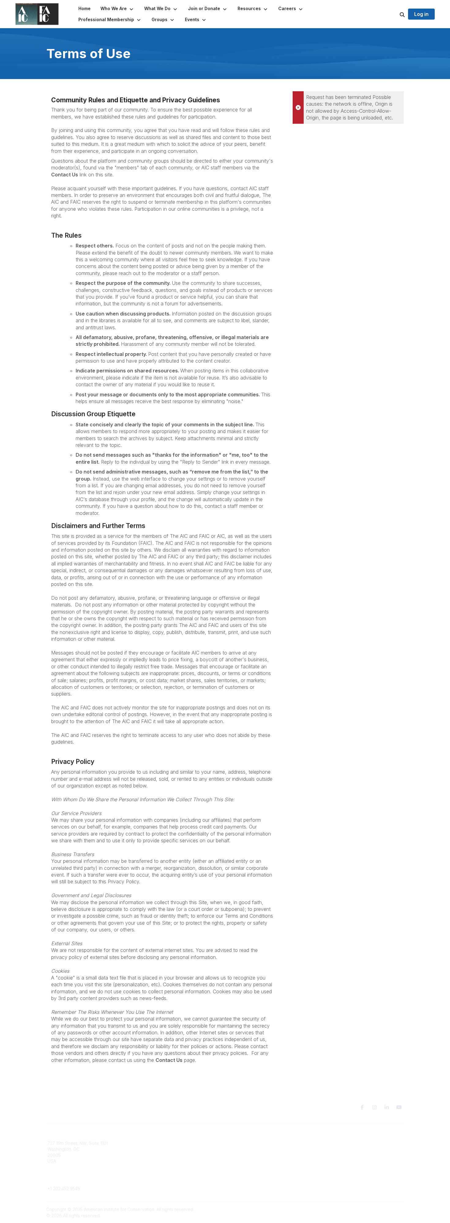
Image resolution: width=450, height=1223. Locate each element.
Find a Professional (248, 1161)
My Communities (154, 1143)
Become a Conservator (252, 1167)
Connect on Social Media (344, 1161)
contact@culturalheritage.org (76, 1179)
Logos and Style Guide (342, 1155)
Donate (236, 1149)
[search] (395, 14)
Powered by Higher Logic (378, 1209)
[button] (117, 8)
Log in (421, 14)
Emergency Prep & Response (258, 1173)
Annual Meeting (244, 1155)
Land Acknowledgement (343, 1143)
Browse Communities (159, 1149)
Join (233, 1143)
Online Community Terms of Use (351, 1149)
